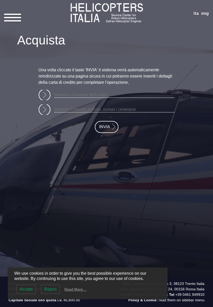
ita (196, 13)
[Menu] (12, 16)
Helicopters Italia (106, 4)
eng (205, 13)
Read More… (75, 289)
